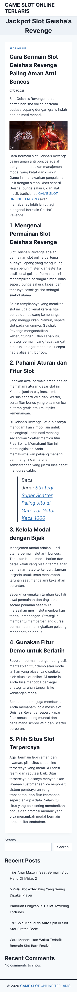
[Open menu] (68, 8)
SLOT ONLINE (17, 48)
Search (10, 840)
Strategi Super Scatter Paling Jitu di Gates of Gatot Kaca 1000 (38, 503)
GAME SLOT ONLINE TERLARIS (45, 986)
